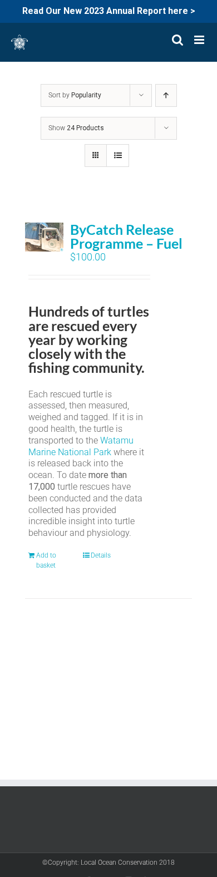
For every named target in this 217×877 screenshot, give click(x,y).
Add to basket (46, 560)
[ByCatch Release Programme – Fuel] (44, 237)
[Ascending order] (166, 95)
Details (101, 555)
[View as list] (118, 155)
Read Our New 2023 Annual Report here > (108, 11)
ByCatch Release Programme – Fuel (126, 236)
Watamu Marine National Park (81, 446)
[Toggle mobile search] (177, 40)
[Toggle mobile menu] (200, 40)
